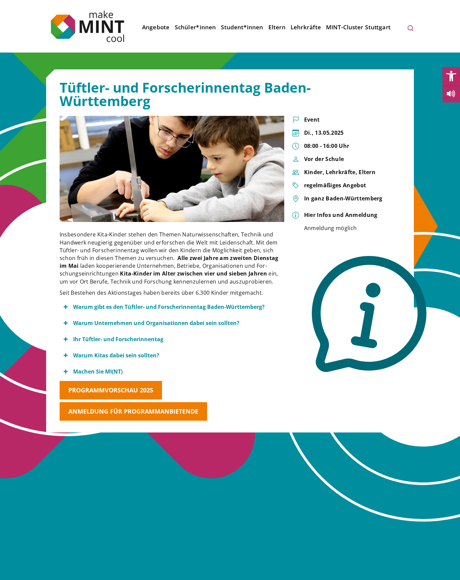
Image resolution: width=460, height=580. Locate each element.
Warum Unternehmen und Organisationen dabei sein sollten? (156, 323)
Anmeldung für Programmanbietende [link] (133, 411)
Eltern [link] (277, 27)
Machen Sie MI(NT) (98, 371)
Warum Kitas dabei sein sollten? (116, 355)
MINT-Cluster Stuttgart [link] (358, 27)
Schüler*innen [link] (195, 27)
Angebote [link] (156, 27)
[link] (451, 76)
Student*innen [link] (242, 27)
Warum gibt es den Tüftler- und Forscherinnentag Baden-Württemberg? (169, 307)
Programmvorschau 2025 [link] (110, 390)
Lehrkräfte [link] (306, 27)
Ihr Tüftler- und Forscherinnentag (118, 339)
